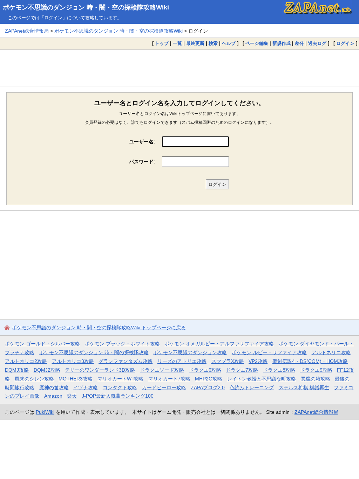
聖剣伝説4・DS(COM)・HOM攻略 (310, 361)
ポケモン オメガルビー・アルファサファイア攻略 (219, 343)
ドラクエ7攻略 (242, 370)
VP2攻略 (258, 361)
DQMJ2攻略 (47, 370)
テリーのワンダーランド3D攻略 (100, 370)
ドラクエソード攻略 (162, 370)
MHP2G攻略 (208, 379)
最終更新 (195, 43)
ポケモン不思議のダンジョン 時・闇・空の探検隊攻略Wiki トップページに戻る (99, 327)
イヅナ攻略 (85, 387)
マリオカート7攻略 (169, 379)
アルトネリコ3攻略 (73, 361)
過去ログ (317, 43)
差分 (299, 43)
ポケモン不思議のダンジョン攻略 (190, 352)
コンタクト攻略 (120, 387)
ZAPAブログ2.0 (208, 387)
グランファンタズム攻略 (126, 361)
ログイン (345, 43)
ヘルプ (229, 43)
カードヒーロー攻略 (164, 387)
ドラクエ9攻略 (316, 370)
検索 (213, 43)
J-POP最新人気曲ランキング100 (118, 396)
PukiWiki (45, 412)
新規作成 (281, 43)
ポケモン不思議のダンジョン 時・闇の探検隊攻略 (94, 352)
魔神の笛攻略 (54, 387)
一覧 (177, 43)
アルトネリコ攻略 (331, 352)
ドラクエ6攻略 (205, 370)
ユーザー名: (142, 141)
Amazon (53, 396)
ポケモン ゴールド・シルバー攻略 (42, 343)
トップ (162, 43)
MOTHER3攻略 (76, 379)
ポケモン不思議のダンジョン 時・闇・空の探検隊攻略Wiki (86, 7)
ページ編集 (256, 43)
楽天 (72, 396)
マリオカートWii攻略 (120, 379)
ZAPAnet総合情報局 (27, 31)
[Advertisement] (179, 68)
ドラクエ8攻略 (279, 370)
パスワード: (142, 161)
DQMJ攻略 (17, 370)
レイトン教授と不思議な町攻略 (261, 379)
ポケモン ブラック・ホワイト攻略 (122, 343)
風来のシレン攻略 (34, 379)
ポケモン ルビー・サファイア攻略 (269, 352)
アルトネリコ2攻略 (26, 361)
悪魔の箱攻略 (315, 379)
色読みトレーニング (252, 387)
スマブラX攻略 (227, 361)
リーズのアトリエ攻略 (181, 361)
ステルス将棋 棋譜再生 (304, 387)
